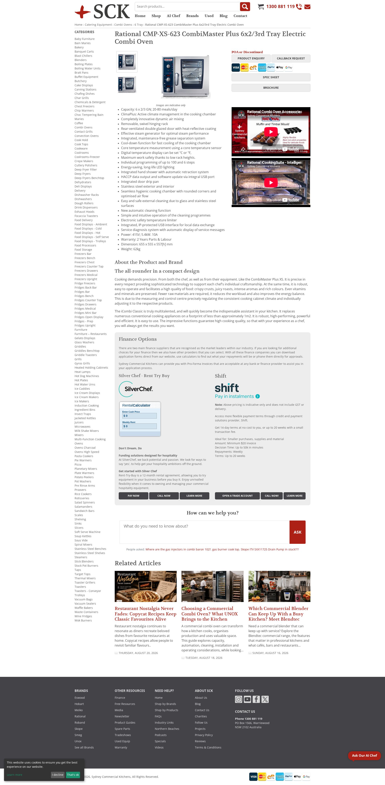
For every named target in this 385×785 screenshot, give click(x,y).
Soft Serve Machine (87, 532)
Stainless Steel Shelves (90, 553)
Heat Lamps (82, 371)
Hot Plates (81, 380)
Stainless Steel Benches (90, 548)
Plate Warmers (84, 473)
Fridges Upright (85, 325)
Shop (156, 16)
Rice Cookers (83, 494)
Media (119, 710)
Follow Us (201, 722)
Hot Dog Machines (87, 376)
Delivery (80, 190)
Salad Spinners (85, 502)
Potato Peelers (84, 477)
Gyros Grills (82, 363)
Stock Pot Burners (86, 565)
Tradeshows (123, 735)
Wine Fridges (83, 616)
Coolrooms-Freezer (87, 157)
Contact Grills (84, 131)
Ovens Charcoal (85, 447)
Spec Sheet (271, 77)
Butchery (81, 81)
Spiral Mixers (83, 544)
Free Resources (125, 704)
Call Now (163, 495)
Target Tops (82, 574)
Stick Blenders (84, 561)
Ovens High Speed (87, 452)
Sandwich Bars (84, 510)
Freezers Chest (84, 262)
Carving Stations (85, 89)
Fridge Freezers (85, 283)
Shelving (80, 519)
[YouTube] (247, 699)
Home (140, 16)
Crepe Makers (84, 161)
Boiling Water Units (87, 68)
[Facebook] (256, 699)
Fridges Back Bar (86, 287)
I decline (57, 774)
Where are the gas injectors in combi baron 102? (178, 549)
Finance (120, 697)
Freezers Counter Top (89, 266)
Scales (79, 515)
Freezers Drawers (86, 270)
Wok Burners (83, 620)
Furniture (81, 329)
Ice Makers (82, 401)
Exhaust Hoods (84, 211)
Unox (78, 741)
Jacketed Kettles (85, 418)
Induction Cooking (87, 405)
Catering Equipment (98, 24)
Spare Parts (122, 728)
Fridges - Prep (84, 321)
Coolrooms (82, 152)
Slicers (79, 527)
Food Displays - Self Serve (92, 237)
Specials (160, 741)
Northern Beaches (167, 728)
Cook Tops (81, 144)
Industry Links (164, 722)
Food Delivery (84, 220)
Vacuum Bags (84, 599)
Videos (159, 747)
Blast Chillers (83, 55)
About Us (201, 697)
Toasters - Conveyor (88, 591)
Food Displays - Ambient (91, 224)
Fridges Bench (84, 296)
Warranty (121, 747)
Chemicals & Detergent (90, 102)
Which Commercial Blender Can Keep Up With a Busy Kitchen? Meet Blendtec (278, 614)
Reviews (200, 741)
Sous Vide (81, 540)
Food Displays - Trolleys (90, 241)
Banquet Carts (84, 51)
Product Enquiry (251, 58)
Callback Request (291, 58)
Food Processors (85, 245)
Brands (192, 16)
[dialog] (44, 770)
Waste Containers (86, 612)
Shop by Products (166, 710)
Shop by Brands (165, 704)
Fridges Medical (85, 308)
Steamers (81, 557)
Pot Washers (83, 481)
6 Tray (139, 24)
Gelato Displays (85, 338)
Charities (201, 716)
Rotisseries (82, 498)
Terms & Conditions (208, 747)
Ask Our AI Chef (364, 755)
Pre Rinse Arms (85, 485)
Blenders (81, 60)
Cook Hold (81, 140)
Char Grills (82, 98)
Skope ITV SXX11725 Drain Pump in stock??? (270, 549)
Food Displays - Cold (88, 228)
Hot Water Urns (85, 384)
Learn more (194, 495)
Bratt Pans (81, 72)
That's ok (73, 774)
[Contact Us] (307, 7)
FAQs (158, 716)
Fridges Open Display (89, 317)
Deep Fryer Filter (86, 169)
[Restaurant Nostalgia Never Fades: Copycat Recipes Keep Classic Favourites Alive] (146, 588)
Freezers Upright (86, 279)
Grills (78, 359)
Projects (200, 728)
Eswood (80, 697)
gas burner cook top (225, 549)
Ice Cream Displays (87, 393)
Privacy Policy (204, 735)
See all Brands (84, 747)
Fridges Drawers (85, 304)
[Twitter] (265, 699)
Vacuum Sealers (85, 603)
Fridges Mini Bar (86, 312)
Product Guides (125, 722)
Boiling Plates (84, 64)
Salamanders (83, 506)
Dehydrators (83, 182)
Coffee (79, 123)
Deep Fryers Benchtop (89, 178)
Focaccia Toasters (86, 216)
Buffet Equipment (86, 76)
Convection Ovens (87, 135)
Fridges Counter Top (88, 300)
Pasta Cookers (84, 456)
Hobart (79, 704)
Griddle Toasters (86, 355)
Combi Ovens (123, 24)
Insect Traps (83, 414)
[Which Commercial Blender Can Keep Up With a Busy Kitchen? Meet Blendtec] (279, 588)
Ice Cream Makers (87, 397)
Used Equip (122, 741)
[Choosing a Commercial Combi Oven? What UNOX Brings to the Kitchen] (212, 588)
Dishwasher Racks (87, 194)
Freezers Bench (85, 258)
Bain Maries (83, 43)
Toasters (80, 586)
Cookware (81, 148)
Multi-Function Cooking (90, 439)
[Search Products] (245, 6)
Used (209, 16)
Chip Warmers (84, 110)
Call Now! (272, 495)
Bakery (79, 47)
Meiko (79, 710)
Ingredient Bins (85, 409)
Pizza (78, 464)
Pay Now (133, 495)
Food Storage (83, 249)
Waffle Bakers (84, 607)
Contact (240, 16)
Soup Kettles (83, 536)
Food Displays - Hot (87, 232)
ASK (297, 532)
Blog (224, 16)
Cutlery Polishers (86, 165)
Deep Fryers (83, 173)
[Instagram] (238, 699)
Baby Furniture (85, 39)
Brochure (271, 87)
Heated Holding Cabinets (91, 367)
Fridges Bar (82, 291)
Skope (79, 728)
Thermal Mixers (85, 578)
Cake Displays (84, 85)
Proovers (80, 489)
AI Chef (173, 16)
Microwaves (82, 426)
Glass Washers (84, 342)
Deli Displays (83, 186)
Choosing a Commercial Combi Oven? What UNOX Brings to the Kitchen (209, 614)
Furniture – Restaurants (91, 334)
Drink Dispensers (86, 207)
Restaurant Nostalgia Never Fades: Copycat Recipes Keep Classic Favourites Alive (145, 614)
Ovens (79, 443)
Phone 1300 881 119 (248, 718)
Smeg (78, 735)
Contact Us (202, 710)
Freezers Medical (86, 275)
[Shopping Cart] (261, 7)
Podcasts (161, 735)
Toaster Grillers (85, 582)
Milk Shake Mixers (87, 430)
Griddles (80, 346)
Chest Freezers (84, 106)
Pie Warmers (83, 460)
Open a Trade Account (237, 495)
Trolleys (80, 595)
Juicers (79, 422)
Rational (80, 716)
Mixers (79, 435)
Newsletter (122, 716)
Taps (78, 569)
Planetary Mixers (86, 468)
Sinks (78, 523)
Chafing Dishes (85, 93)
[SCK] (102, 11)
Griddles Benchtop (87, 350)
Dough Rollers (84, 203)
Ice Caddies (82, 388)
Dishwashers (83, 199)
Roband (80, 722)
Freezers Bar (83, 253)
